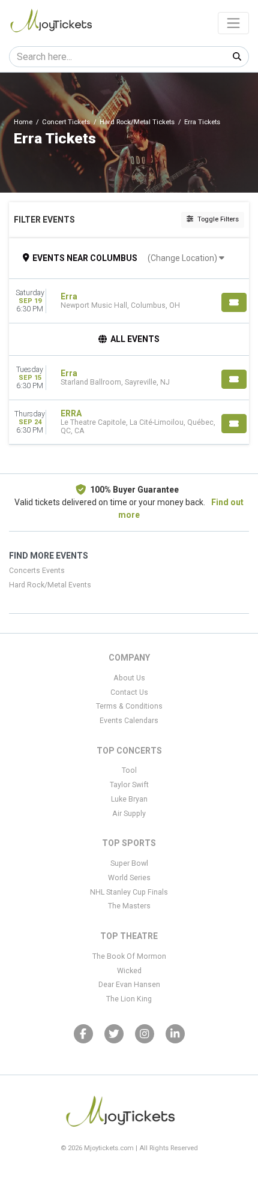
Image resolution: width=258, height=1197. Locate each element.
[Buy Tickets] (234, 302)
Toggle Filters (217, 219)
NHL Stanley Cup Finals (129, 892)
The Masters (129, 906)
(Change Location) (183, 258)
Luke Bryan (129, 799)
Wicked (129, 971)
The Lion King (129, 999)
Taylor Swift (129, 785)
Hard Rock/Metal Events (50, 585)
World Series (129, 878)
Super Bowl (129, 863)
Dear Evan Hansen (129, 984)
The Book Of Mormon (129, 956)
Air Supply (129, 813)
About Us (129, 678)
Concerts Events (37, 570)
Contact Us (129, 692)
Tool (129, 770)
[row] (129, 301)
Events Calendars (129, 720)
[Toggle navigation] (233, 23)
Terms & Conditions (129, 706)
